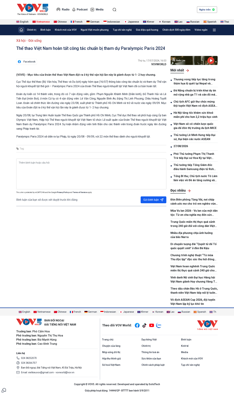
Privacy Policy (63, 192)
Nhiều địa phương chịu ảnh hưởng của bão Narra (191, 235)
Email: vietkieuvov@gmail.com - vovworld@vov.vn (47, 372)
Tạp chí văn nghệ (122, 29)
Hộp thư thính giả (111, 358)
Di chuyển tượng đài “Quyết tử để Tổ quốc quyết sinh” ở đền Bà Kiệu (193, 246)
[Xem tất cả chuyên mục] (214, 30)
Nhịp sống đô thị (111, 352)
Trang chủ (107, 339)
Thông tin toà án (150, 352)
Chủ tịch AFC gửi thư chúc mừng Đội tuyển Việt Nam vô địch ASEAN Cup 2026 (195, 104)
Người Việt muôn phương (95, 29)
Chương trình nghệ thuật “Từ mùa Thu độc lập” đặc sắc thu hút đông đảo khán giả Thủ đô (192, 257)
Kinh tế (185, 346)
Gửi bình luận (151, 199)
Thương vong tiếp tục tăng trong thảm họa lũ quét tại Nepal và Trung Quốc (194, 82)
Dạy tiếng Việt (149, 339)
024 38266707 (29, 362)
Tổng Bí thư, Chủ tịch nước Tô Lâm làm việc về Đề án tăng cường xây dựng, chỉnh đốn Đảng (195, 178)
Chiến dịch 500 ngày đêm (176, 29)
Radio (66, 9)
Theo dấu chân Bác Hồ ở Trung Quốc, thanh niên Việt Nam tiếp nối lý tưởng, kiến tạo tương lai (194, 291)
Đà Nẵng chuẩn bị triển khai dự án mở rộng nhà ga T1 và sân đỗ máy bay (195, 93)
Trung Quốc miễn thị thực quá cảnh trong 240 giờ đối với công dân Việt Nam (192, 224)
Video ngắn (201, 29)
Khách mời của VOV (66, 29)
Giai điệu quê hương (147, 29)
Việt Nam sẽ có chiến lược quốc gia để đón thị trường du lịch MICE (195, 126)
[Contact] (3, 390)
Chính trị (31, 29)
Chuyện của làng (111, 346)
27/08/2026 (181, 146)
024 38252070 (29, 358)
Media (99, 9)
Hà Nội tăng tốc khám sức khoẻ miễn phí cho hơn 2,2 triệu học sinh (195, 114)
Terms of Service (80, 192)
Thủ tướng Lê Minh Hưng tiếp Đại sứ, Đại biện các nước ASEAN (194, 137)
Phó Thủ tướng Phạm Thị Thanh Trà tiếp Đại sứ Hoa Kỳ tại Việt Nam (194, 156)
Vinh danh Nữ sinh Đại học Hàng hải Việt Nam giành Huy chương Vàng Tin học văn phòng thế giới (193, 280)
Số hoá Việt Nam (111, 365)
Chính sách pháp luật (152, 365)
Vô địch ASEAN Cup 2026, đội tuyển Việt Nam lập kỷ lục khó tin (192, 301)
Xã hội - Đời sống (28, 41)
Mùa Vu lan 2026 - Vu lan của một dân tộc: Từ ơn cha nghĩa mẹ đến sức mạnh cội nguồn (194, 213)
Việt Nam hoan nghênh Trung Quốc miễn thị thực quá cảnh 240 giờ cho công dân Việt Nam (192, 269)
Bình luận (45, 29)
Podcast (82, 9)
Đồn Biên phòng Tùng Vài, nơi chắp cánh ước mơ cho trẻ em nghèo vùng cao (193, 202)
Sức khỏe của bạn (151, 358)
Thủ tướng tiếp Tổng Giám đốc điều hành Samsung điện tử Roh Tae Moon (194, 167)
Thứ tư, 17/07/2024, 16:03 (152, 60)
